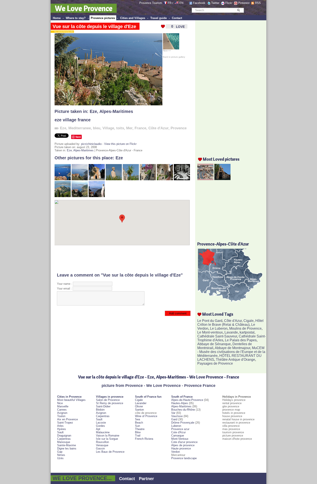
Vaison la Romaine (107, 435)
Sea (137, 419)
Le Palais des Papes (241, 340)
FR (169, 3)
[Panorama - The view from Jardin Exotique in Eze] (63, 179)
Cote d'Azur (178, 432)
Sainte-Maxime (66, 445)
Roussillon (102, 442)
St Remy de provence (109, 403)
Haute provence (181, 448)
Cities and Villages (132, 18)
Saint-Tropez (65, 422)
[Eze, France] (182, 179)
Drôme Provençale (182, 422)
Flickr (228, 3)
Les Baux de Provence (110, 451)
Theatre (139, 429)
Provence (179, 128)
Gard (174, 419)
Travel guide (158, 18)
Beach (139, 422)
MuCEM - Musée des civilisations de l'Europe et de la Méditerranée (231, 351)
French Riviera (144, 438)
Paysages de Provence (215, 363)
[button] (122, 219)
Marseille (62, 406)
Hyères (61, 429)
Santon (139, 409)
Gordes (100, 425)
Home (57, 18)
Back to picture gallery (174, 57)
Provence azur (180, 429)
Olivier (139, 406)
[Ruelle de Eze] (148, 179)
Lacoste (101, 422)
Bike (138, 432)
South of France (182, 396)
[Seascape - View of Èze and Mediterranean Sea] (80, 179)
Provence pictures (103, 18)
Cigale (248, 321)
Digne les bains (66, 448)
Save (78, 136)
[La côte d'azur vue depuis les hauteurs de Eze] (80, 196)
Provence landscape (184, 458)
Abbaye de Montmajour (232, 348)
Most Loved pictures (221, 159)
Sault (60, 432)
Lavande (231, 332)
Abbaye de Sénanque (214, 344)
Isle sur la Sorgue (107, 438)
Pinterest (244, 3)
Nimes (61, 455)
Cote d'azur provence (184, 442)
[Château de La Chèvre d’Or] (165, 179)
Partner (146, 478)
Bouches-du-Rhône (183, 409)
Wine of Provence (146, 416)
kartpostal (247, 332)
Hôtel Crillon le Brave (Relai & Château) (230, 322)
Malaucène (103, 432)
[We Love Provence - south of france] (177, 3)
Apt (98, 429)
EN (181, 3)
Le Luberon (219, 328)
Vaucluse (177, 416)
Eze (93, 111)
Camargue (177, 435)
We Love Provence (83, 8)
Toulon (61, 416)
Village (108, 128)
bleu (96, 128)
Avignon (62, 412)
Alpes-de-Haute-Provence (187, 400)
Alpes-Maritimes (116, 111)
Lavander (140, 403)
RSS (258, 3)
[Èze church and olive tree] (97, 179)
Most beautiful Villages (71, 400)
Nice (60, 403)
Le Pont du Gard (209, 321)
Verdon (175, 451)
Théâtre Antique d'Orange (235, 359)
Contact (177, 18)
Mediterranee (79, 128)
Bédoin (100, 409)
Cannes (62, 409)
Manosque (63, 442)
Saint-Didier (103, 406)
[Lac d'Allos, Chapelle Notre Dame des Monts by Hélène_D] (222, 179)
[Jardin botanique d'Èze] (131, 179)
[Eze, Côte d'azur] (114, 179)
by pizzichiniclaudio (63, 31)
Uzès (60, 458)
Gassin (100, 448)
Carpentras (64, 438)
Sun (137, 425)
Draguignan (64, 435)
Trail (137, 435)
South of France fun (148, 396)
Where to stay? (76, 18)
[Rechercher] (238, 10)
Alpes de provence (183, 445)
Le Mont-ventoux (210, 332)
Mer (129, 128)
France (140, 128)
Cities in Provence (69, 396)
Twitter (215, 3)
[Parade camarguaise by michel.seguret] (205, 179)
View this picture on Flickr (120, 144)
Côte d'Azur (158, 128)
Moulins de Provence (245, 328)
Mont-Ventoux (179, 438)
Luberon (176, 425)
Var (173, 412)
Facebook (199, 3)
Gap (59, 451)
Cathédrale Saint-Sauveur (217, 336)
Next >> (167, 50)
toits (120, 128)
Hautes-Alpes (179, 403)
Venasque (102, 445)
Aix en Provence (67, 419)
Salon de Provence (108, 400)
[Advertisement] (122, 259)
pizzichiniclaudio (91, 144)
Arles (60, 425)
